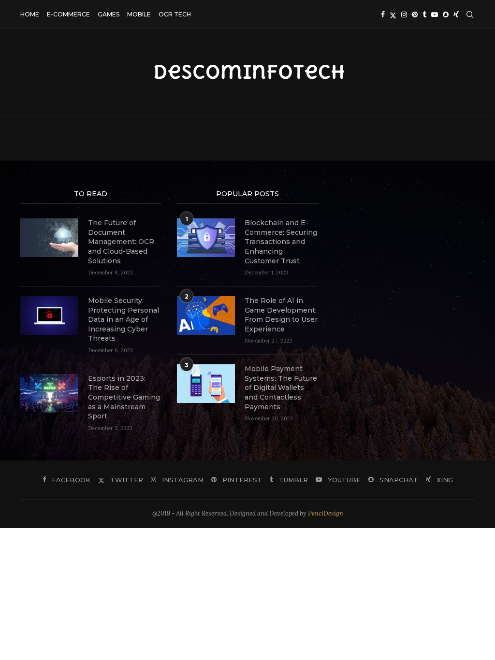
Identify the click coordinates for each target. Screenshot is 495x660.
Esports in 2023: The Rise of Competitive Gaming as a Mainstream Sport (124, 397)
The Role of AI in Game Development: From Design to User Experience (281, 314)
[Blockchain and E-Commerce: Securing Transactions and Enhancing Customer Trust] (206, 237)
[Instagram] (404, 14)
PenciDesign (325, 513)
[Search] (470, 14)
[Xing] (456, 14)
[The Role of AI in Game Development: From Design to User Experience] (206, 315)
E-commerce (68, 14)
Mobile (139, 14)
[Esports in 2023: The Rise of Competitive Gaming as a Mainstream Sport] (49, 393)
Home (29, 14)
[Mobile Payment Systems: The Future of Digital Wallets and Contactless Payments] (206, 383)
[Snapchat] (446, 14)
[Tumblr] (424, 14)
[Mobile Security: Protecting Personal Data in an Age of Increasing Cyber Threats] (49, 315)
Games (108, 14)
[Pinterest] (415, 14)
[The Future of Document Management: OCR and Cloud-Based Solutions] (49, 237)
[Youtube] (434, 14)
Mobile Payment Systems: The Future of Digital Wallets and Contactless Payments (281, 387)
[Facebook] (383, 14)
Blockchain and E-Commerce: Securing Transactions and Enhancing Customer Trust (281, 241)
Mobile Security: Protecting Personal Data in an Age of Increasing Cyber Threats (123, 319)
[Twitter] (393, 14)
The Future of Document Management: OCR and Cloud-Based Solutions (121, 241)
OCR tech (175, 14)
